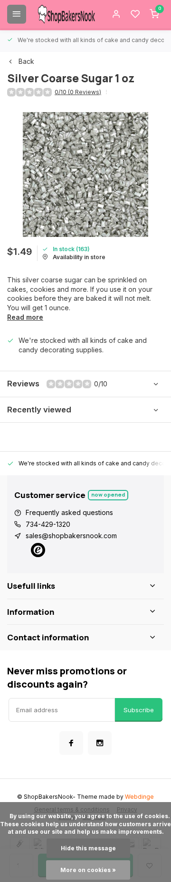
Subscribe (139, 710)
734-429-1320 (48, 524)
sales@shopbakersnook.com (71, 536)
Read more (25, 317)
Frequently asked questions (69, 512)
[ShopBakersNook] (66, 14)
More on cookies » (88, 869)
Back (26, 61)
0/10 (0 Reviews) (78, 92)
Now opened (108, 494)
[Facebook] (71, 743)
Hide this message (88, 848)
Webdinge (139, 796)
